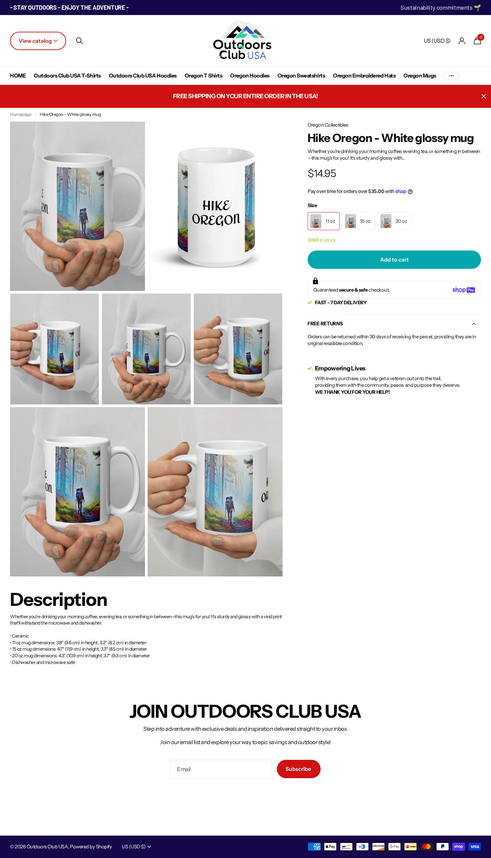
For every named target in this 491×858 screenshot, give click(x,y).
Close (483, 96)
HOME (18, 75)
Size (312, 205)
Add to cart (394, 259)
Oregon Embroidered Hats (364, 75)
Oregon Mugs (419, 75)
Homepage (20, 114)
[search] (79, 40)
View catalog (36, 40)
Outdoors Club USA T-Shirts (67, 75)
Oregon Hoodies (249, 75)
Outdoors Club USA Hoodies (143, 75)
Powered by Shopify (91, 847)
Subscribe (299, 768)
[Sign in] (462, 40)
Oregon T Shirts (203, 75)
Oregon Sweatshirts (301, 75)
